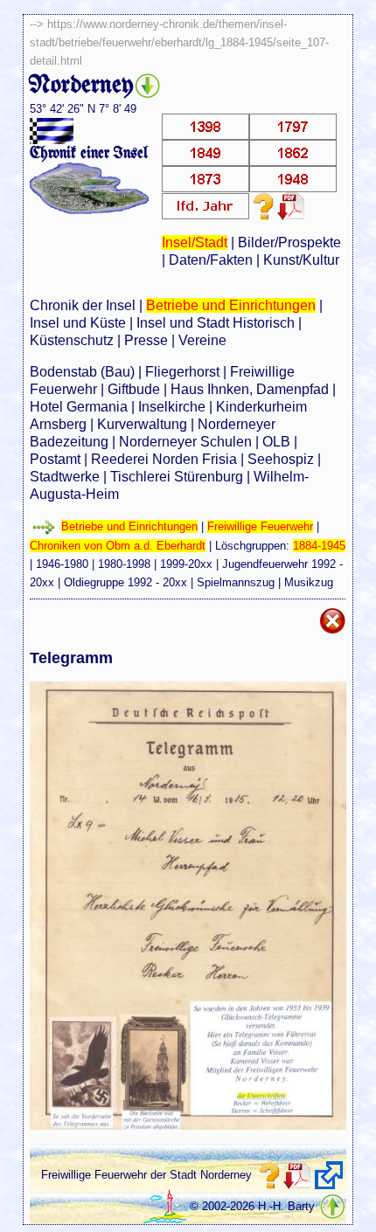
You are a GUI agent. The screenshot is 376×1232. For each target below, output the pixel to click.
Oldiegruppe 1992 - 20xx (125, 582)
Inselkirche (171, 406)
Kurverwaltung (142, 424)
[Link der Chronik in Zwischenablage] (329, 1175)
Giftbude (134, 389)
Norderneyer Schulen (185, 441)
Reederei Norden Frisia (164, 459)
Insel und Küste (78, 322)
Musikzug (308, 582)
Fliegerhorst (182, 371)
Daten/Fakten (211, 260)
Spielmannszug (236, 582)
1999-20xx (186, 564)
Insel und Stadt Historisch (215, 322)
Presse (146, 340)
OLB (276, 441)
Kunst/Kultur (301, 260)
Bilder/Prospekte (289, 242)
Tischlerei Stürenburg (176, 476)
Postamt (55, 459)
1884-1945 (319, 545)
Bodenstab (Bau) (82, 371)
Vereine (202, 340)
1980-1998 (124, 564)
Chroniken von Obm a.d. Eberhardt (117, 545)
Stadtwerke (65, 476)
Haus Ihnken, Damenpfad (250, 389)
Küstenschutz (72, 340)
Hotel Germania (79, 406)
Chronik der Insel (83, 305)
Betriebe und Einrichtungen (231, 305)
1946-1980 (62, 564)
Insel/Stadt (194, 242)
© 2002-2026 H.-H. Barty (252, 1206)
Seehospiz (280, 459)
